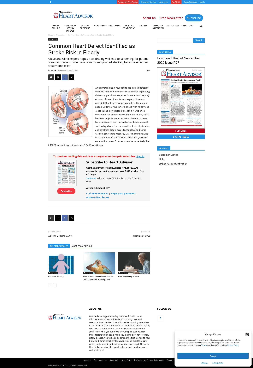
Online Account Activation (173, 163)
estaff (53, 71)
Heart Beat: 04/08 (141, 236)
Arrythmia (114, 25)
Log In (202, 2)
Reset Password (190, 2)
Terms (204, 345)
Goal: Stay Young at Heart (128, 276)
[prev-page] (50, 285)
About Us (87, 360)
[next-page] (55, 285)
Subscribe (194, 18)
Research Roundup (56, 276)
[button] (247, 334)
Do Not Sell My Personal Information (149, 360)
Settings (204, 362)
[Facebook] (50, 2)
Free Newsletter (100, 360)
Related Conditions (129, 27)
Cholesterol (100, 25)
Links (162, 159)
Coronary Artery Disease (70, 27)
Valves (143, 25)
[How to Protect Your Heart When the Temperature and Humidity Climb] (99, 263)
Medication (172, 25)
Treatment (187, 25)
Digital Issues (181, 136)
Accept (213, 355)
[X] (71, 77)
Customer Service (148, 2)
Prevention (60, 35)
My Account (163, 2)
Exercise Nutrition (158, 27)
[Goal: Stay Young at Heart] (134, 263)
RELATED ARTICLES (59, 246)
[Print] (51, 77)
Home (50, 35)
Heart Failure (56, 27)
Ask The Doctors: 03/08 (60, 236)
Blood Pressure (85, 27)
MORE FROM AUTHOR (82, 246)
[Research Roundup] (64, 263)
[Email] (58, 77)
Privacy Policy (232, 345)
